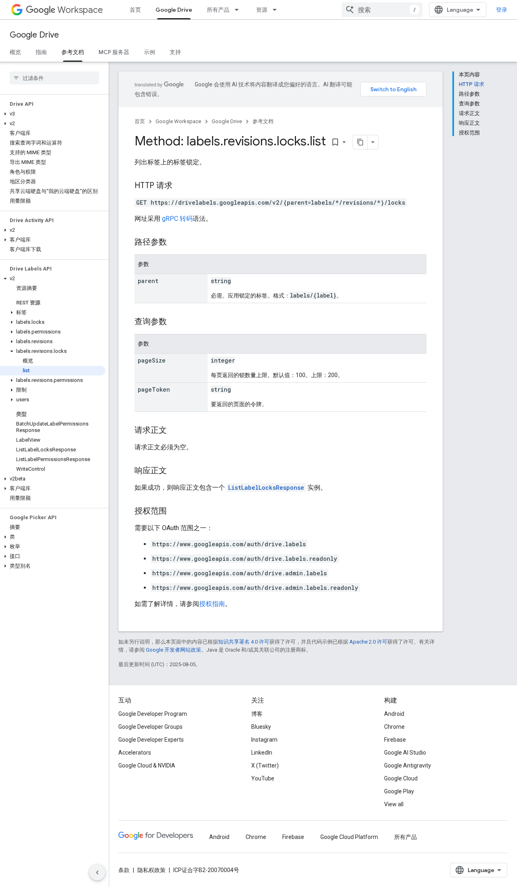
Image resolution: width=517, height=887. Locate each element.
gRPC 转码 (177, 218)
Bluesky (261, 726)
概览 (15, 52)
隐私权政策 (151, 870)
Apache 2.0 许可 (368, 642)
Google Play (399, 791)
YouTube (262, 778)
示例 (149, 52)
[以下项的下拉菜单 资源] (277, 9)
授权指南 (212, 604)
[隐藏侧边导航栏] (97, 872)
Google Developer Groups (150, 726)
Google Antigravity (407, 765)
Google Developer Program (152, 714)
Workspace (80, 9)
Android (394, 714)
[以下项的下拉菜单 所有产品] (239, 9)
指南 (41, 52)
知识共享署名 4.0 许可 (243, 642)
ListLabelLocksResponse (266, 487)
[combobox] (382, 9)
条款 (124, 870)
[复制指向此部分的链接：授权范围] (175, 511)
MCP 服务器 (114, 52)
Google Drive (174, 9)
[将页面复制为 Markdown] (360, 142)
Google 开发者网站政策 (173, 650)
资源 (261, 9)
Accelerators (134, 752)
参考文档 (72, 52)
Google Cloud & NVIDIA (146, 765)
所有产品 (218, 9)
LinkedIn (261, 752)
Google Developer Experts (151, 739)
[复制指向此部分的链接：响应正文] (175, 471)
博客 (257, 714)
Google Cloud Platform (349, 837)
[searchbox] (54, 77)
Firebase (395, 739)
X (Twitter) (265, 765)
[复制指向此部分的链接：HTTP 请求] (180, 186)
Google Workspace (178, 121)
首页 (135, 9)
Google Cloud (401, 778)
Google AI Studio (405, 752)
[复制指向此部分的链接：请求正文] (175, 431)
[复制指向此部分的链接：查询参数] (175, 322)
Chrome (394, 726)
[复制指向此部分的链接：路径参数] (175, 242)
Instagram (264, 739)
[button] (52, 114)
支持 (175, 52)
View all (394, 804)
